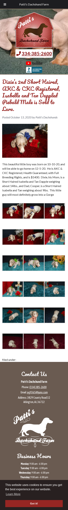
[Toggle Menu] (5, 4)
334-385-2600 (37, 53)
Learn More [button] (13, 494)
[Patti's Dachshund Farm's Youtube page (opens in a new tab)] (34, 63)
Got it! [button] (34, 503)
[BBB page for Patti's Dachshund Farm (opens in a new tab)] (34, 71)
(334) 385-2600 (38, 387)
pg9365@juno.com (37, 392)
